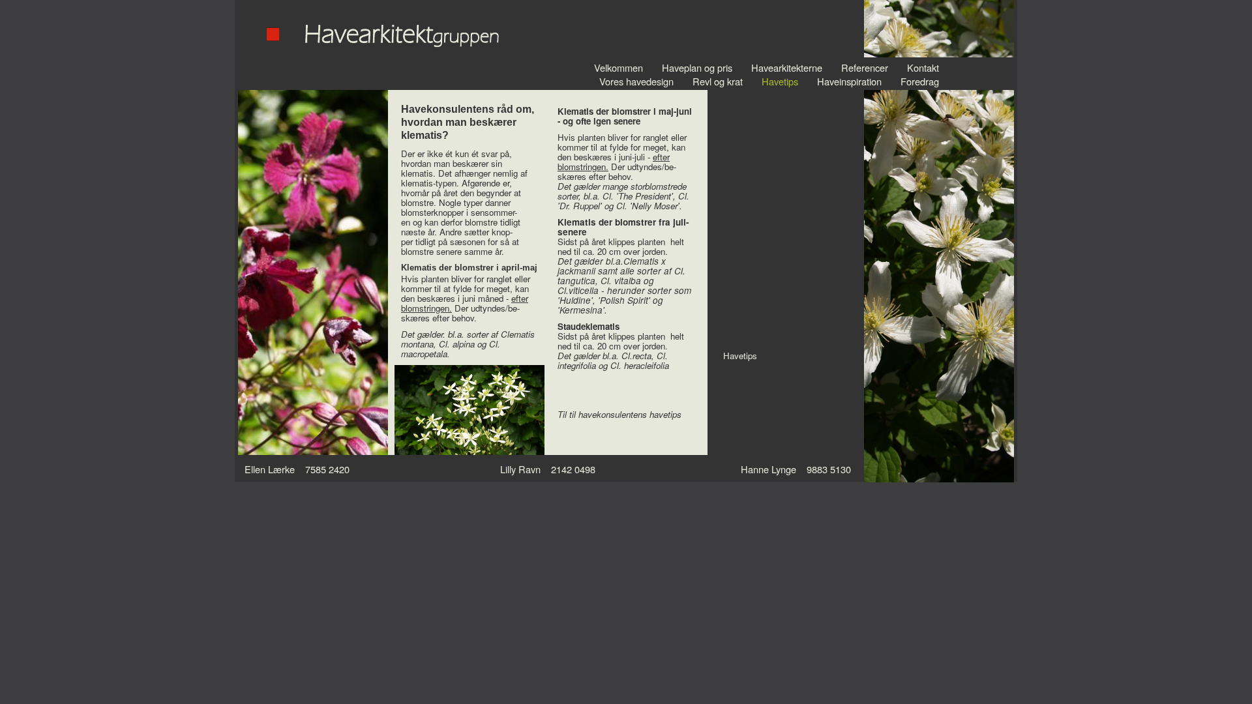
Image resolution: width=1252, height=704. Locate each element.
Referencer (864, 67)
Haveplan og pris (697, 67)
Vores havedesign (636, 81)
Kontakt (923, 67)
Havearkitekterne (786, 67)
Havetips (780, 81)
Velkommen (618, 67)
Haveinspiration (849, 81)
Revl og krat (718, 81)
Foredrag (920, 81)
